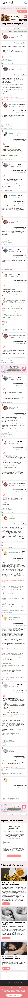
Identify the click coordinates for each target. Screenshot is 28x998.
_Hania (11, 684)
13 (18, 28)
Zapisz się (13, 856)
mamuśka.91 (12, 516)
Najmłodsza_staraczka (14, 552)
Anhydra (11, 750)
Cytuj (17, 43)
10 (12, 814)
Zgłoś (25, 43)
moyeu (10, 274)
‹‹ (7, 28)
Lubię (21, 43)
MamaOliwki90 (12, 195)
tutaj (4, 851)
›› (25, 28)
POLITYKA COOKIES (9, 984)
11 (14, 28)
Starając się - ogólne (9, 8)
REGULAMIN (18, 984)
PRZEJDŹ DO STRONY (14, 995)
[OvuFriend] (7, 3)
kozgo (10, 67)
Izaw (10, 441)
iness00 (11, 133)
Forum (2, 8)
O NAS (9, 982)
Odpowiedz (22, 11)
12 (16, 28)
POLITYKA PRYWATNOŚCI (16, 982)
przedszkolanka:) (13, 36)
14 (20, 28)
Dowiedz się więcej (21, 991)
